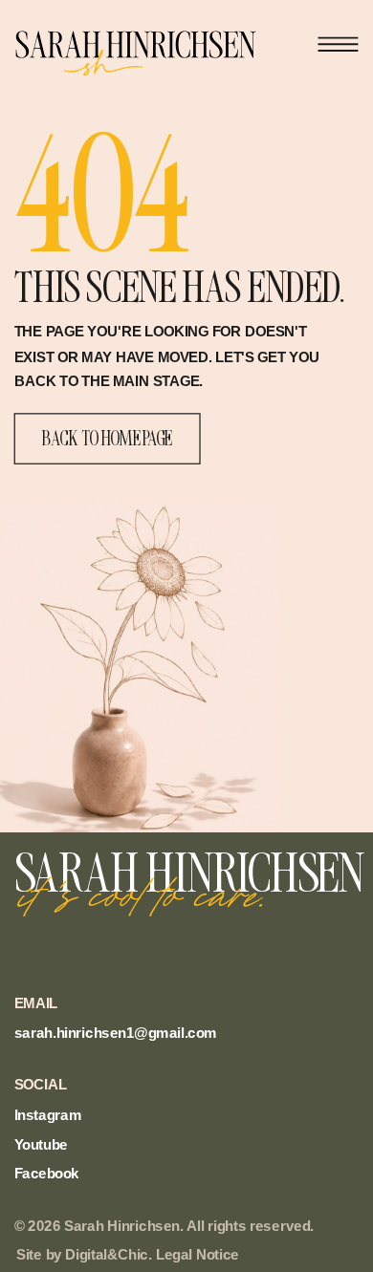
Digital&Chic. (108, 1255)
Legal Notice (197, 1255)
